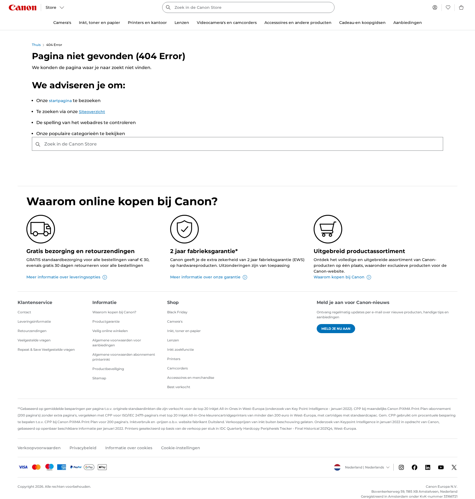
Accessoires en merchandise (190, 377)
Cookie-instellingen (180, 447)
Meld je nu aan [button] (335, 329)
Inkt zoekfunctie (180, 349)
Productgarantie (106, 321)
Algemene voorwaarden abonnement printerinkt (123, 356)
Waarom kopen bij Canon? (114, 312)
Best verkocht (178, 387)
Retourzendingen (32, 331)
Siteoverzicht (92, 111)
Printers (173, 359)
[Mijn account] (434, 7)
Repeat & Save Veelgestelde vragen (46, 349)
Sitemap (99, 378)
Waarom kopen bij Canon (339, 277)
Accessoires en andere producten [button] (298, 22)
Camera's (175, 321)
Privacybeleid (83, 447)
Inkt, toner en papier (184, 331)
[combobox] (248, 7)
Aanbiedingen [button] (407, 22)
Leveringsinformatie (34, 321)
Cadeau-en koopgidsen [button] (362, 22)
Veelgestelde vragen (34, 340)
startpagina (60, 100)
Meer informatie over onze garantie (205, 277)
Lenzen (173, 340)
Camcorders (177, 368)
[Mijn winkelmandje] (461, 7)
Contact (24, 312)
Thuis (36, 45)
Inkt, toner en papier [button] (99, 22)
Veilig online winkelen (110, 331)
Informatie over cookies (128, 447)
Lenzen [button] (182, 22)
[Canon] (22, 7)
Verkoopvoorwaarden (39, 447)
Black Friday (177, 312)
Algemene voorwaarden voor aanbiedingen (116, 342)
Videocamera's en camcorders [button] (227, 22)
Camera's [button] (62, 22)
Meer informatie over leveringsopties (63, 277)
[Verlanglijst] (448, 7)
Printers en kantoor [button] (147, 22)
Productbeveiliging (108, 369)
